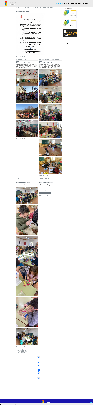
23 (38, 373)
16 (38, 362)
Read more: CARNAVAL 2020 (45, 192)
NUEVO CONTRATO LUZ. (22, 350)
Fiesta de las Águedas (21, 349)
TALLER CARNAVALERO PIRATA (49, 59)
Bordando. (19, 179)
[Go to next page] (38, 376)
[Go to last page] (38, 378)
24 (38, 374)
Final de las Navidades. (22, 352)
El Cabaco (66, 3)
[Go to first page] (38, 357)
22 (38, 371)
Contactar (85, 3)
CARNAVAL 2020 (21, 59)
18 (38, 365)
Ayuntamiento (59, 3)
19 (38, 367)
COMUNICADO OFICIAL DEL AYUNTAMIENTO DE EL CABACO (34, 8)
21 (38, 370)
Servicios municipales (76, 3)
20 (38, 368)
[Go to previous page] (38, 359)
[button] (16, 56)
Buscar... (64, 7)
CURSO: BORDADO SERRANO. (23, 351)
